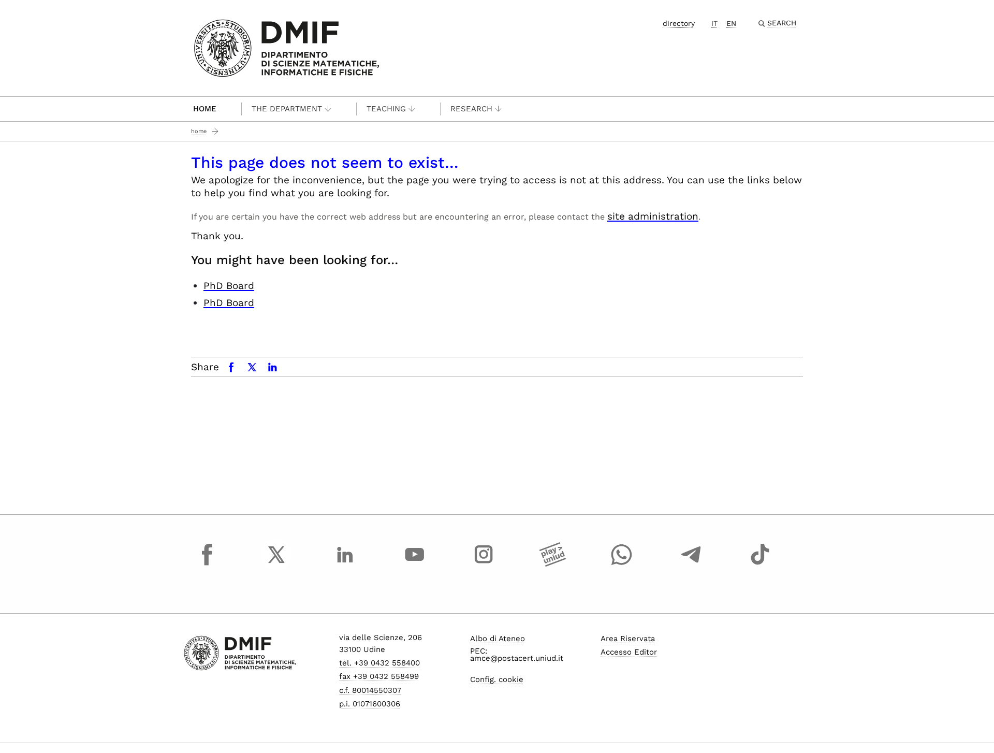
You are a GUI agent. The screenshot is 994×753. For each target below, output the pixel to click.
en (731, 23)
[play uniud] (553, 564)
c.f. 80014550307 (370, 690)
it (714, 23)
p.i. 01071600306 (369, 703)
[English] (286, 47)
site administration (652, 216)
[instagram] (483, 564)
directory (679, 23)
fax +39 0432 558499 (379, 676)
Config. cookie (496, 679)
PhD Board (228, 286)
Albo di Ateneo (497, 638)
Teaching (386, 108)
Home (204, 108)
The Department (287, 108)
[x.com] (276, 564)
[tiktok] (760, 564)
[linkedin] (345, 564)
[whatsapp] (622, 564)
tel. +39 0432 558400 (379, 663)
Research (471, 108)
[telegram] (691, 564)
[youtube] (415, 564)
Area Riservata (628, 638)
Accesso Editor (629, 652)
